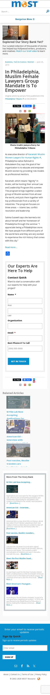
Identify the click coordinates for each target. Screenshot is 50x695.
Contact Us (15, 674)
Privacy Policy (41, 674)
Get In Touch (18, 361)
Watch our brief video (26, 51)
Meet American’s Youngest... (19, 584)
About (5, 674)
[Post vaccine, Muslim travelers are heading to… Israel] (12, 544)
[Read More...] (15, 503)
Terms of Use (27, 674)
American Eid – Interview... (18, 507)
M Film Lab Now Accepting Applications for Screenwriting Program (15, 418)
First (9, 305)
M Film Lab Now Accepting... (18, 482)
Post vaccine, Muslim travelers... (20, 533)
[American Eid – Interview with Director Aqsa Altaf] (12, 518)
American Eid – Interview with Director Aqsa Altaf (17, 440)
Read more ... (11, 247)
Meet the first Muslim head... (19, 558)
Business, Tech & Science (15, 62)
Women (30, 62)
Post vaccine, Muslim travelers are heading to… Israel (18, 464)
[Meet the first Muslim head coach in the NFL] (12, 569)
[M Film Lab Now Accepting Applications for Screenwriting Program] (12, 493)
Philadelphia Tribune (13, 99)
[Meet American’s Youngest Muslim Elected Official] (12, 595)
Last (9, 315)
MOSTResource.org (25, 4)
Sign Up (9, 657)
